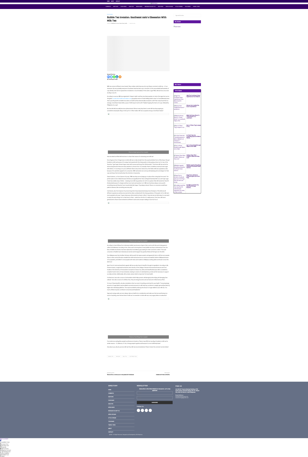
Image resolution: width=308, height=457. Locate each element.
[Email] (198, 1)
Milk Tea (125, 356)
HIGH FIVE (131, 6)
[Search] (203, 6)
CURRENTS (108, 6)
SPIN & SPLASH (169, 6)
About (112, 1)
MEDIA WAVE (139, 6)
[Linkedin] (196, 1)
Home (108, 1)
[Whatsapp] (114, 76)
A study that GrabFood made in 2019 (122, 98)
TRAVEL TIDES (196, 6)
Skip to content (4, 439)
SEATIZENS (160, 6)
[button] (0, 440)
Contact (118, 1)
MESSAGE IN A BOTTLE (150, 6)
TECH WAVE (187, 6)
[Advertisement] (138, 29)
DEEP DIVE (115, 6)
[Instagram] (146, 410)
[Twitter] (193, 1)
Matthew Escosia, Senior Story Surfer (119, 23)
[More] (120, 76)
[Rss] (200, 1)
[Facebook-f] (138, 410)
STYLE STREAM (178, 6)
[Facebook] (191, 1)
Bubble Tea (110, 356)
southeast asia (133, 356)
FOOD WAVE (123, 6)
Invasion (118, 356)
